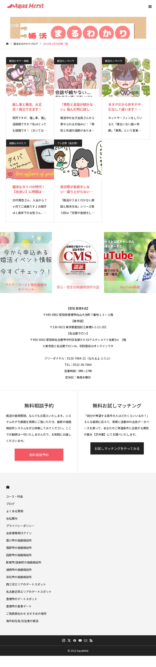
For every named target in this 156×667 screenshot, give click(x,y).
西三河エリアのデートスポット (26, 584)
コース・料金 (14, 496)
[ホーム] (7, 44)
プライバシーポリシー (20, 526)
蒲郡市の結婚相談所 (19, 548)
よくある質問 (14, 511)
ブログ (10, 504)
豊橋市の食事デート (19, 606)
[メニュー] (150, 6)
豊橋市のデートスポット (21, 599)
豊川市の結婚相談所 (19, 540)
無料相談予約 (39, 454)
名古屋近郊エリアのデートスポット (29, 592)
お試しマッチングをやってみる (117, 448)
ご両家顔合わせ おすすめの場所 (26, 613)
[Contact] (85, 640)
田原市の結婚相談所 (19, 555)
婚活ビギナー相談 (19, 60)
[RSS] (91, 640)
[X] (69, 640)
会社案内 (11, 518)
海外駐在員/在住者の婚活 (22, 621)
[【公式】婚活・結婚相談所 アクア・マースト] (25, 6)
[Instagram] (64, 640)
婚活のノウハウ (65, 60)
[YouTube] (80, 640)
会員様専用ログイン (19, 533)
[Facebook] (75, 640)
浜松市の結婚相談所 (19, 577)
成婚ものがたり (17, 143)
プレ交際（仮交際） (68, 143)
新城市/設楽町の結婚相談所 (23, 562)
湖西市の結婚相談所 (19, 570)
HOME (8, 487)
